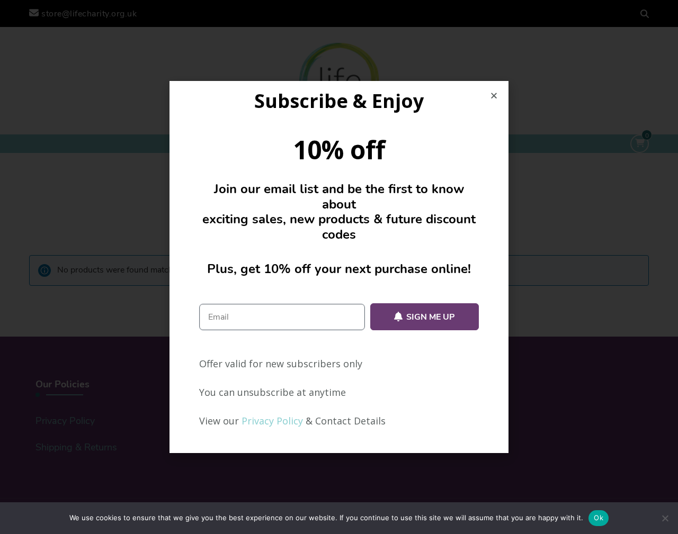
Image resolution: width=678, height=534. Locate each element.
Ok (598, 517)
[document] (339, 267)
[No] (664, 518)
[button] (494, 95)
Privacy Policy (272, 420)
